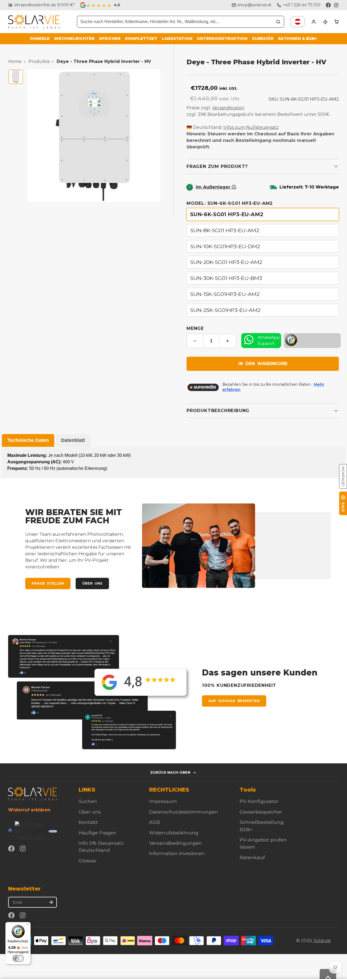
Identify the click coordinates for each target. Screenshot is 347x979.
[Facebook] (328, 5)
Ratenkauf (252, 857)
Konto (313, 21)
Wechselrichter (74, 38)
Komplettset (141, 38)
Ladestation (177, 38)
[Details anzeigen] (32, 793)
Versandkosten (228, 107)
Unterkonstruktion (222, 38)
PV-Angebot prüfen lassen (263, 843)
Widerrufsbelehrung (173, 833)
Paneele (40, 38)
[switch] (18, 958)
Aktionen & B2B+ (297, 38)
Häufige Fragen (97, 833)
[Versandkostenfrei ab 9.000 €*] (41, 5)
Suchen (88, 801)
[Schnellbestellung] (325, 21)
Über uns (92, 583)
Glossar (88, 860)
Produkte (39, 61)
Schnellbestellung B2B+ (262, 825)
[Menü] (27, 925)
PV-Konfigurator (259, 801)
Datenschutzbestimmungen (183, 812)
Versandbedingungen (175, 843)
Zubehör (263, 38)
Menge (195, 328)
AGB (154, 822)
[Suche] (278, 21)
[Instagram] (336, 5)
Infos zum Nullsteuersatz (251, 127)
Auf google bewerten (233, 701)
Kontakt (88, 822)
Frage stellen (48, 583)
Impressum (163, 801)
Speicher (110, 38)
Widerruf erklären (29, 809)
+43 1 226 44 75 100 (301, 4)
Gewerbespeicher (261, 812)
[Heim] (34, 21)
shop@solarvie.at (254, 4)
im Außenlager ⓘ (216, 187)
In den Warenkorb (262, 363)
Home (14, 61)
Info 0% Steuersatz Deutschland (101, 846)
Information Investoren (177, 853)
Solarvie (322, 940)
